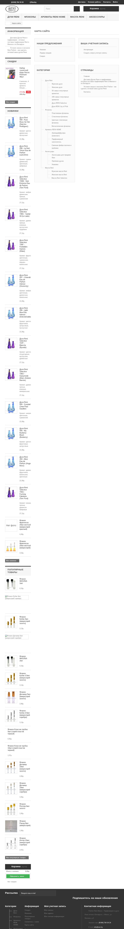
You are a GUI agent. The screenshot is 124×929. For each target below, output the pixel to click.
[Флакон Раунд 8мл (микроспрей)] (11, 826)
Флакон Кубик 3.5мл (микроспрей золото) (24, 676)
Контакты (107, 2)
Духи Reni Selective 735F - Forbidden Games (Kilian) (23, 245)
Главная (86, 76)
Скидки (12, 61)
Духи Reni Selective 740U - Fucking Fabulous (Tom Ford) (23, 492)
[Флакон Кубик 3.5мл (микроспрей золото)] (11, 679)
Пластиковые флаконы (60, 113)
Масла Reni (77, 17)
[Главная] (41, 77)
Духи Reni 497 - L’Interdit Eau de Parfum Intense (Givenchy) (25, 280)
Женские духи (57, 87)
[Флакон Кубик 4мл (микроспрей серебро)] (17, 597)
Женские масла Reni (59, 175)
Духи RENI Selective (59, 103)
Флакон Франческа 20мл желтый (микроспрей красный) (25, 524)
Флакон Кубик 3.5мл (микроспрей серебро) (24, 714)
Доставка (81, 2)
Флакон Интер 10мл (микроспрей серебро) (24, 841)
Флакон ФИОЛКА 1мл (23, 581)
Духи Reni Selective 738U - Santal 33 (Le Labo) (24, 212)
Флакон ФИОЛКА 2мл (23, 658)
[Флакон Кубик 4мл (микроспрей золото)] (11, 622)
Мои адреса (48, 913)
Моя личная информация (54, 916)
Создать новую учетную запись (95, 53)
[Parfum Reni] (23, 9)
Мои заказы (48, 910)
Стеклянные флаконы (60, 117)
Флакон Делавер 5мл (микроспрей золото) (24, 695)
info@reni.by (98, 927)
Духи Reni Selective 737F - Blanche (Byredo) (23, 343)
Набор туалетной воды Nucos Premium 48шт (24, 72)
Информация (16, 31)
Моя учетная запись (55, 906)
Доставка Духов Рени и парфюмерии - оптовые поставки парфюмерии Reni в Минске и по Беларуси (98, 81)
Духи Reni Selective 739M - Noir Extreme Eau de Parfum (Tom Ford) (24, 182)
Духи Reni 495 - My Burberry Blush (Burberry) (23, 432)
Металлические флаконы (61, 126)
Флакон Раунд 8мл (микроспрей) (25, 823)
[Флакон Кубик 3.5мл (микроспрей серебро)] (11, 716)
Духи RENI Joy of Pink (60, 106)
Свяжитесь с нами (32, 922)
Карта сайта (29, 925)
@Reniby (33, 2)
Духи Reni (13, 17)
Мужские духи (57, 84)
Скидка (42, 56)
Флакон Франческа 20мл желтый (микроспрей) (25, 544)
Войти (115, 2)
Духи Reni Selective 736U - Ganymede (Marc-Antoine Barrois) (25, 374)
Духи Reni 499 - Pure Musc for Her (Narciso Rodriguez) (24, 122)
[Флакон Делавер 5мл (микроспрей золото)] (11, 697)
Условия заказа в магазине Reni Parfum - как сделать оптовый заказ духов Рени (19, 50)
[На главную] (7, 23)
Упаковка (55, 164)
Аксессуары (97, 17)
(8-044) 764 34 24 (17, 2)
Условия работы (94, 2)
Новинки (13, 111)
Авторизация (88, 50)
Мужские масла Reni (59, 171)
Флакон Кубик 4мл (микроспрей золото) (24, 620)
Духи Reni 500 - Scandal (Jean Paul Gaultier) (24, 405)
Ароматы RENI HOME (53, 17)
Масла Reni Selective (59, 178)
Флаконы (30, 17)
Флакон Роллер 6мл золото (24, 806)
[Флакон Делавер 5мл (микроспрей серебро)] (17, 637)
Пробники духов (58, 161)
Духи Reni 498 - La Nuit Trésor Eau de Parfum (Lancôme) (25, 150)
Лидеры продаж (45, 53)
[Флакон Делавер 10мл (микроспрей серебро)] (11, 788)
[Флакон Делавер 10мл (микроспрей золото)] (11, 767)
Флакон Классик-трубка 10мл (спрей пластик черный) (17, 748)
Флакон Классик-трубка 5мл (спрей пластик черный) (17, 731)
